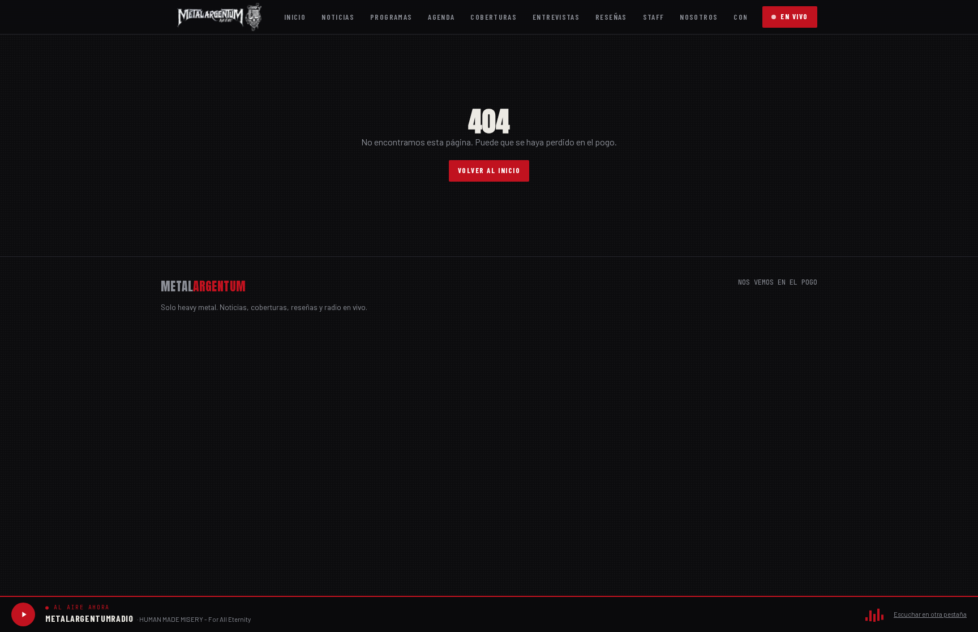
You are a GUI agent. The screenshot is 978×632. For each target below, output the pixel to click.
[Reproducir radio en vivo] (23, 614)
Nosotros (699, 17)
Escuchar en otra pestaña (930, 614)
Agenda (441, 17)
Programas (391, 17)
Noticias (337, 17)
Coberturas (493, 17)
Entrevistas (556, 17)
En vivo (794, 16)
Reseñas (611, 17)
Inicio (295, 17)
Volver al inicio (489, 170)
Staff (653, 17)
